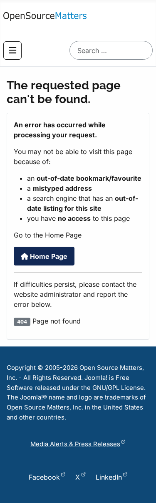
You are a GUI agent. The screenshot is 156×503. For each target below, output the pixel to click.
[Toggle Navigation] (12, 50)
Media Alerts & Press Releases (75, 444)
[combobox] (111, 50)
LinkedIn (109, 477)
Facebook (44, 477)
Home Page (47, 256)
